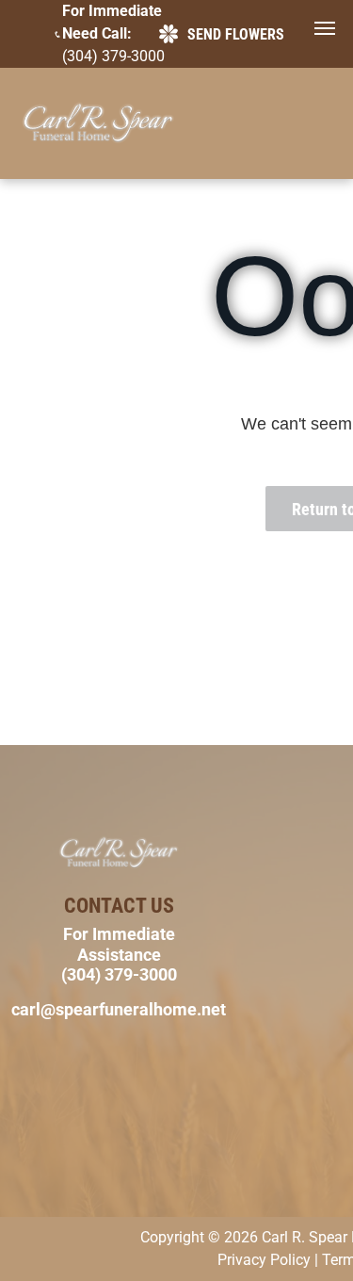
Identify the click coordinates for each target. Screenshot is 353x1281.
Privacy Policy (264, 1260)
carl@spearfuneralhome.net (118, 1009)
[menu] (325, 28)
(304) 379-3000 (113, 56)
